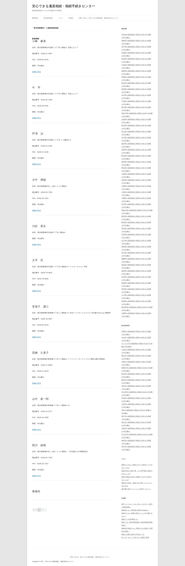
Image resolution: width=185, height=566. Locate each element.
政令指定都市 (48, 18)
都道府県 (35, 18)
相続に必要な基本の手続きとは (132, 534)
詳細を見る (36, 72)
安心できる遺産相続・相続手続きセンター (63, 6)
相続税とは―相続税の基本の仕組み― (135, 510)
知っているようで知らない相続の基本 (135, 537)
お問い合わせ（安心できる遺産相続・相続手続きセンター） (98, 18)
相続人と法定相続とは (129, 519)
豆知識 (70, 18)
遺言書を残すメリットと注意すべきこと (136, 489)
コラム (60, 18)
